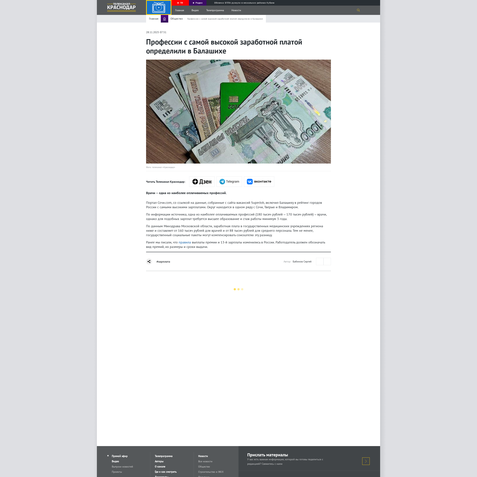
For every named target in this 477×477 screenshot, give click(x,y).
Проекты (117, 471)
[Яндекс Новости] (202, 181)
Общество (204, 466)
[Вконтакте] (259, 181)
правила (185, 242)
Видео (195, 10)
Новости (236, 10)
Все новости (205, 461)
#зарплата (163, 261)
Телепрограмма (215, 10)
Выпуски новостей (122, 466)
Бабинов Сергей (302, 261)
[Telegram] (229, 181)
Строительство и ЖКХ (211, 471)
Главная (179, 10)
